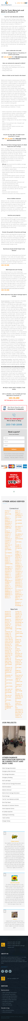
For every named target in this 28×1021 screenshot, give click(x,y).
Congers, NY (8, 633)
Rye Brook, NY (18, 653)
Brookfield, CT (8, 532)
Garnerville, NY (8, 645)
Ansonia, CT (8, 510)
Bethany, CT (8, 518)
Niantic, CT (17, 537)
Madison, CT (8, 587)
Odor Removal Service (8, 1010)
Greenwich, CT (8, 571)
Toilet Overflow (6, 818)
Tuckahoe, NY (18, 684)
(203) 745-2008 (21, 3)
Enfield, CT (7, 559)
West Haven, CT (19, 590)
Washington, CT (19, 579)
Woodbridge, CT (19, 605)
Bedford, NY (8, 614)
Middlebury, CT (8, 591)
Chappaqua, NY (8, 627)
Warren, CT (18, 577)
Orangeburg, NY (9, 706)
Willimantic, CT (18, 596)
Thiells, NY (17, 680)
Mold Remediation (6, 786)
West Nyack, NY (19, 711)
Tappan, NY (18, 678)
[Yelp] (6, 971)
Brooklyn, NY (8, 624)
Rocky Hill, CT (18, 557)
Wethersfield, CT (19, 594)
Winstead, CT (18, 602)
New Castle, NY (8, 689)
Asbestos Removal (6, 790)
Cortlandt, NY (8, 636)
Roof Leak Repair (6, 780)
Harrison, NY (8, 650)
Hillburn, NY (7, 656)
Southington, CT (19, 566)
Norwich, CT (18, 546)
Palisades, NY (18, 613)
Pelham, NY (18, 617)
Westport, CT (18, 593)
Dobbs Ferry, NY (9, 641)
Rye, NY (17, 652)
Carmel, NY (7, 625)
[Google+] (10, 971)
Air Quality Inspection (7, 811)
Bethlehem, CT (8, 521)
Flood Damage (5, 796)
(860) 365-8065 (16, 943)
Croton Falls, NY (9, 639)
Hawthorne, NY (8, 655)
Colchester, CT (8, 538)
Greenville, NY (8, 569)
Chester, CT (8, 535)
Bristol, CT (7, 531)
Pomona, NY (18, 624)
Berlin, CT (7, 517)
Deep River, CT (8, 545)
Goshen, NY (8, 647)
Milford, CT (7, 596)
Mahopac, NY (8, 670)
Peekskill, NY (18, 616)
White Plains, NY (19, 712)
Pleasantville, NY (19, 622)
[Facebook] (2, 971)
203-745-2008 (14, 424)
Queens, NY (18, 639)
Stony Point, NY (19, 675)
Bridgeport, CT (8, 526)
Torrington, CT (18, 573)
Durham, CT (8, 548)
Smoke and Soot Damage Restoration (11, 783)
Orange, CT (18, 551)
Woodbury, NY (18, 714)
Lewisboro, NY (8, 669)
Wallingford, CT (19, 576)
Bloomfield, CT (8, 523)
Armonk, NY (8, 613)
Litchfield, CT (8, 582)
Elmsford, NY (8, 644)
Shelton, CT (18, 562)
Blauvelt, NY (8, 619)
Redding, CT (18, 554)
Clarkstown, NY (8, 631)
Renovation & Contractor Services (10, 805)
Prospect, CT (18, 552)
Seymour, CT (18, 560)
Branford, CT (8, 524)
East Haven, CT (8, 556)
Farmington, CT (8, 566)
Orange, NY (7, 704)
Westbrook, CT (18, 585)
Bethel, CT (7, 520)
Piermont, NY (18, 621)
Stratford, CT (18, 569)
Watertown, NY (19, 695)
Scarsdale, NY (18, 655)
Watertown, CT (18, 583)
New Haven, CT (19, 526)
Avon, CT (7, 512)
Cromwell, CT (8, 540)
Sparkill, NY (18, 670)
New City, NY (8, 690)
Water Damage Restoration (9, 768)
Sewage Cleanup (6, 821)
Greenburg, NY (8, 649)
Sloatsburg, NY (18, 659)
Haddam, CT (8, 574)
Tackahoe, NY (18, 676)
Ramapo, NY (18, 641)
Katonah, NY (8, 659)
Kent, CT (7, 579)
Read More (4, 967)
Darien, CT (7, 543)
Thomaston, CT (19, 571)
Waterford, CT (18, 582)
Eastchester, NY (9, 642)
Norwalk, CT (18, 545)
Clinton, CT (7, 537)
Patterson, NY (18, 614)
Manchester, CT (9, 588)
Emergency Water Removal (8, 771)
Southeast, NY (18, 662)
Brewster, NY (8, 621)
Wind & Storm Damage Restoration (10, 793)
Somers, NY (18, 661)
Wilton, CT (17, 597)
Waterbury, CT (18, 580)
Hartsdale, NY (8, 652)
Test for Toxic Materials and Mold (10, 799)
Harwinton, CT (8, 577)
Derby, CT (7, 546)
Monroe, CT (8, 597)
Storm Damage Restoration (9, 998)
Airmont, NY (8, 611)
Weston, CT (18, 591)
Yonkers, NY (18, 715)
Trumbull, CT (18, 574)
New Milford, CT (19, 534)
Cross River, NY (8, 638)
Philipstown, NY (19, 619)
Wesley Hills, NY (19, 697)
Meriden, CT (8, 590)
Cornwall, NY (8, 635)
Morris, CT (17, 510)
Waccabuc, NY (18, 694)
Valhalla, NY (18, 689)
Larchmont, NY (8, 667)
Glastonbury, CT (9, 568)
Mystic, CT (17, 512)
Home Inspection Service (8, 808)
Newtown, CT (18, 535)
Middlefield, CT (8, 593)
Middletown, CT (8, 594)
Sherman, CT (18, 563)
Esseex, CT (7, 560)
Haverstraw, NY (8, 653)
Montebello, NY (8, 675)
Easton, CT (7, 557)
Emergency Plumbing (7, 777)
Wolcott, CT (18, 604)
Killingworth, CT (8, 580)
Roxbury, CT (18, 559)
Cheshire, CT (8, 534)
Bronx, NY (7, 622)
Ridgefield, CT (18, 556)
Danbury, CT (8, 542)
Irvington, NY (8, 658)
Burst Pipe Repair (6, 802)
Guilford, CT (8, 573)
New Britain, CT (19, 515)
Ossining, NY (18, 611)
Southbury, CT (18, 565)
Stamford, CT (18, 568)
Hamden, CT (8, 576)
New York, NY (8, 695)
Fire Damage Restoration (8, 774)
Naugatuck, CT (18, 514)
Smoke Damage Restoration (9, 996)
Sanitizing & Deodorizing (8, 814)
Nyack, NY (7, 703)
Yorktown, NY (18, 717)
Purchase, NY (18, 631)
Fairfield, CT (8, 562)
